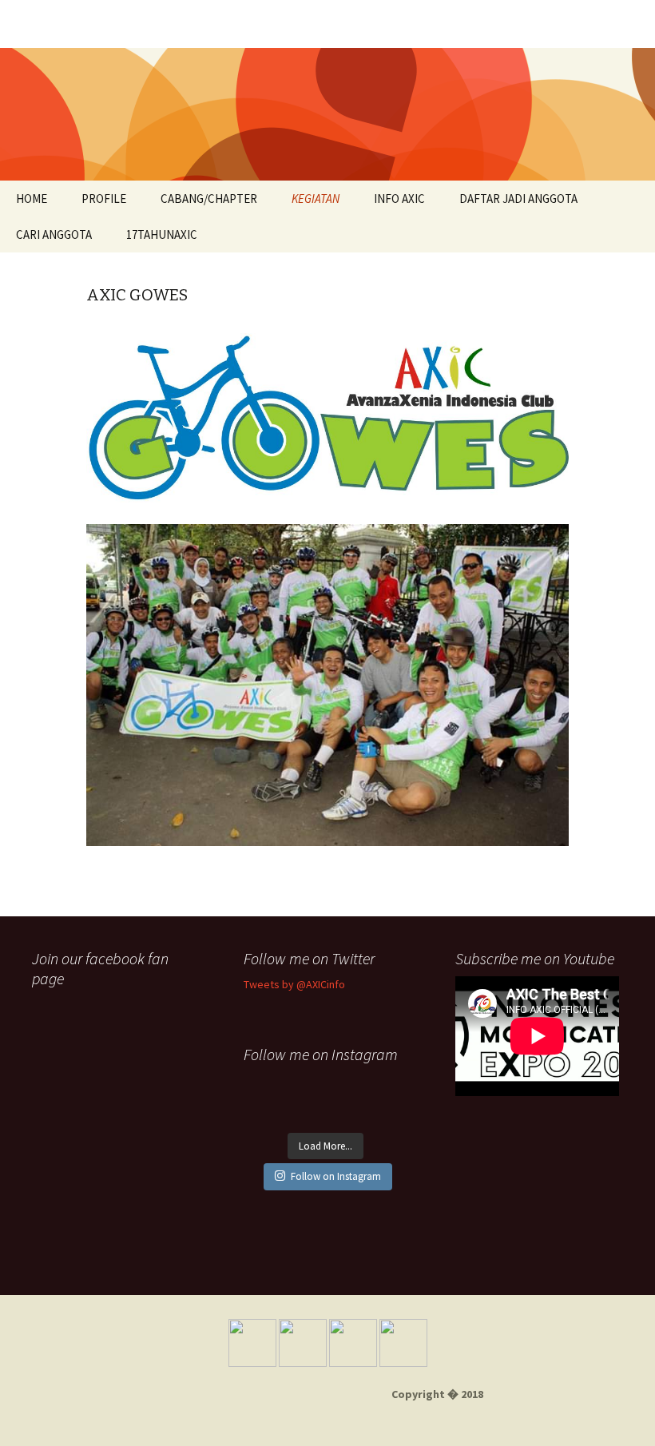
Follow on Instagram (336, 1176)
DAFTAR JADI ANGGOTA (518, 198)
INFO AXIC (399, 198)
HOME (31, 198)
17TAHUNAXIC (161, 234)
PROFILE (103, 198)
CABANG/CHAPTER (209, 198)
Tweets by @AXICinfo (294, 984)
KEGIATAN (315, 198)
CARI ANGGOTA (54, 234)
